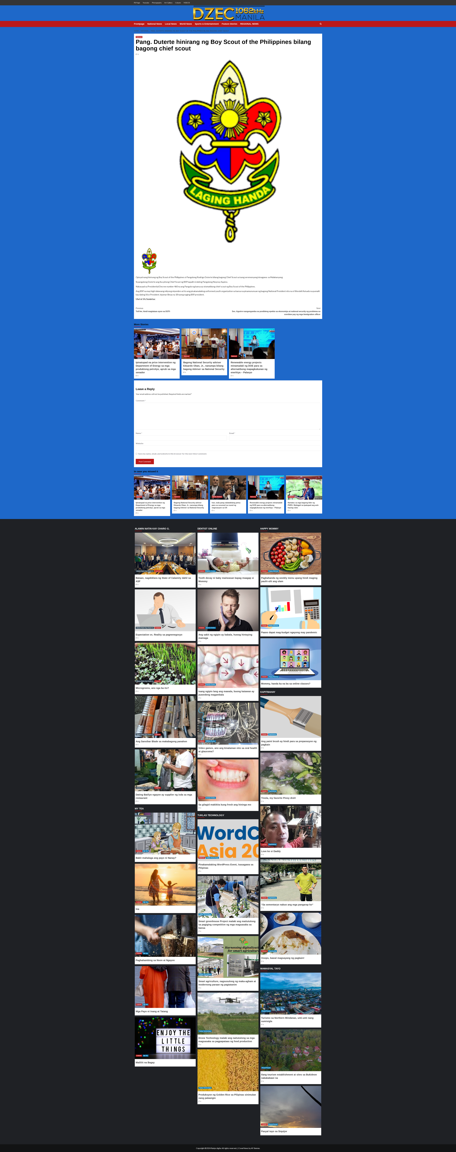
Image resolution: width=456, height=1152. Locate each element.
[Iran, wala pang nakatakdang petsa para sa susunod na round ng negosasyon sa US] (228, 487)
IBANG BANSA (217, 496)
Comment (141, 400)
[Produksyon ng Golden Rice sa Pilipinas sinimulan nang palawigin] (228, 1070)
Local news (158, 571)
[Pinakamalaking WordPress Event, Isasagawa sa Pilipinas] (228, 840)
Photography (157, 3)
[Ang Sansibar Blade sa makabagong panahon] (165, 717)
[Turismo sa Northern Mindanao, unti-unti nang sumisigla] (290, 993)
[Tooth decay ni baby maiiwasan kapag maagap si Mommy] (228, 554)
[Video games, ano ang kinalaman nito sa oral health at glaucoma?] (228, 724)
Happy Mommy (273, 571)
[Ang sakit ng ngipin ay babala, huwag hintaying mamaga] (228, 610)
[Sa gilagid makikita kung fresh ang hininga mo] (228, 780)
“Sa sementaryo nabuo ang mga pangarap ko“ (287, 904)
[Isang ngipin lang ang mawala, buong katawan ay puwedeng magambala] (228, 667)
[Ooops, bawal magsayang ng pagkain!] (290, 934)
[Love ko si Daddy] (290, 827)
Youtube (146, 3)
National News (154, 24)
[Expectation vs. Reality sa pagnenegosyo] (165, 610)
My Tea (145, 851)
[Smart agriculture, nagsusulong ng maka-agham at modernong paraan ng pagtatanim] (228, 957)
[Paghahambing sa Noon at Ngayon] (165, 936)
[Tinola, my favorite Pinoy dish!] (290, 773)
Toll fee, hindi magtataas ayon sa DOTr (153, 309)
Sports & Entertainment (207, 24)
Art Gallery (168, 3)
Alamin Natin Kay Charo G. (144, 571)
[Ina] (165, 885)
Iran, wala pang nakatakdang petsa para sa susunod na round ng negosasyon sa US (226, 505)
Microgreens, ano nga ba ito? (152, 688)
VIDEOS (187, 3)
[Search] (320, 24)
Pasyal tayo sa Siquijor (274, 1131)
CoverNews (243, 1148)
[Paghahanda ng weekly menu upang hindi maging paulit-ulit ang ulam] (290, 554)
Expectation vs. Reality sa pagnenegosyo (159, 634)
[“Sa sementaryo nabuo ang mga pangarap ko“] (290, 880)
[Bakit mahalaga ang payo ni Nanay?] (165, 833)
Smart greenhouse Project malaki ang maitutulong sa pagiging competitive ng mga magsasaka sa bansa (226, 924)
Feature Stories (229, 24)
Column (178, 3)
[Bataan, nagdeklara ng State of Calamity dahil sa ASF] (165, 554)
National (139, 37)
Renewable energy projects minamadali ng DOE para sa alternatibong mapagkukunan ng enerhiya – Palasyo (266, 505)
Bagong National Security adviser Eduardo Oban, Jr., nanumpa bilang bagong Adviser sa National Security (203, 365)
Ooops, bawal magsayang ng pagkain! (282, 958)
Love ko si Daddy (271, 851)
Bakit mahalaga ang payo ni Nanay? (156, 858)
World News (186, 24)
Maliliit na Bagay (145, 1062)
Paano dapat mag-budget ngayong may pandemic (289, 632)
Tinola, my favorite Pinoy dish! (278, 798)
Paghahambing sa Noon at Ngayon (155, 960)
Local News (171, 24)
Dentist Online (210, 571)
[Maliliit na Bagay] (165, 1038)
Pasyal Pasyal (266, 1011)
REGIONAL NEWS (249, 24)
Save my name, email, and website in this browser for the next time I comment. (172, 454)
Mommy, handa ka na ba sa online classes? (285, 683)
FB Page (137, 3)
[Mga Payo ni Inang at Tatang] (165, 987)
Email (232, 433)
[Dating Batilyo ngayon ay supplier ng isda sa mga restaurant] (165, 770)
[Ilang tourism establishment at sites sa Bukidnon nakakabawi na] (290, 1050)
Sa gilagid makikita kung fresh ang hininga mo (224, 804)
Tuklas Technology (212, 857)
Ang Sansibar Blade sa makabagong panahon (161, 741)
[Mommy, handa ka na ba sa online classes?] (290, 659)
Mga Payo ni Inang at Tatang (152, 1011)
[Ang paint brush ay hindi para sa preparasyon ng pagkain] (290, 717)
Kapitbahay (272, 734)
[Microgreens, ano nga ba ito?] (165, 664)
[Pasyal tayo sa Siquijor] (290, 1107)
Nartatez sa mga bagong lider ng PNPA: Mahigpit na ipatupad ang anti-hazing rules (303, 505)
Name (139, 433)
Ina (137, 909)
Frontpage (139, 24)
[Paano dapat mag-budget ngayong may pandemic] (290, 608)
